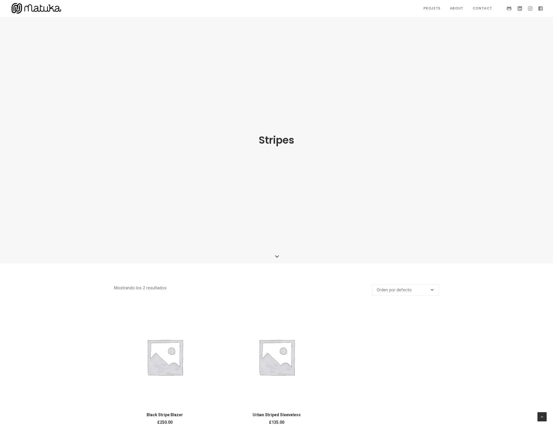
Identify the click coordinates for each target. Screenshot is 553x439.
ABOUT (456, 8)
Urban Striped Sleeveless (277, 414)
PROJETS (432, 8)
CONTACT (482, 8)
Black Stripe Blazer (165, 414)
